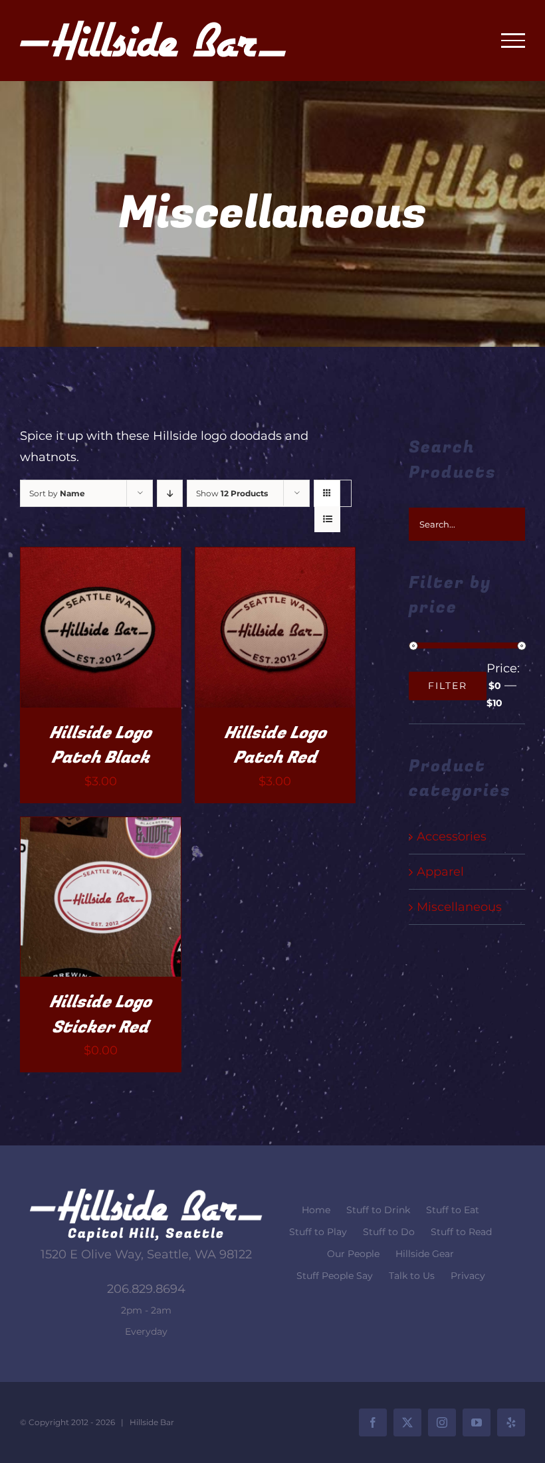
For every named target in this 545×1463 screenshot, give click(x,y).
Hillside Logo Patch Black (100, 746)
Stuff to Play (318, 1232)
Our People (353, 1254)
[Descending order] (170, 493)
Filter (447, 686)
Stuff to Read (461, 1232)
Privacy (468, 1276)
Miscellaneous (459, 907)
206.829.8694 (146, 1289)
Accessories (452, 836)
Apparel (440, 871)
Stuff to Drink (378, 1210)
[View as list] (327, 519)
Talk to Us (412, 1276)
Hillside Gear (424, 1254)
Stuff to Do (389, 1232)
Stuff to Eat (452, 1210)
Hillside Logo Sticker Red (100, 1015)
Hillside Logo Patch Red (275, 746)
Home (316, 1210)
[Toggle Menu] (513, 40)
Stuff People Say (334, 1276)
